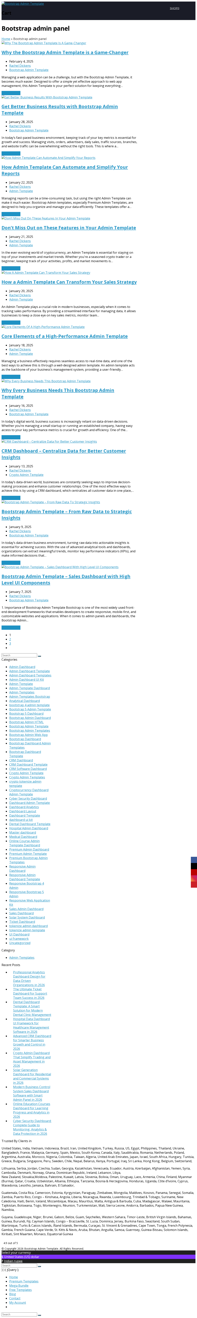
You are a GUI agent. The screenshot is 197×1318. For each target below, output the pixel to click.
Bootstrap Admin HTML (26, 722)
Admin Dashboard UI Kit (26, 679)
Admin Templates (21, 692)
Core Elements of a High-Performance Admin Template (65, 336)
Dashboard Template (24, 815)
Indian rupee (13, 1261)
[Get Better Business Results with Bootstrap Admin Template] (47, 97)
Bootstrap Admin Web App (28, 735)
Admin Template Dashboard (29, 688)
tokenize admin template (27, 930)
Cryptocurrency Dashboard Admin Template (28, 792)
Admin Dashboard (22, 667)
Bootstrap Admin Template (28, 70)
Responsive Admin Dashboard (22, 868)
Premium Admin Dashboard (29, 849)
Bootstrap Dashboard (25, 739)
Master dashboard (22, 832)
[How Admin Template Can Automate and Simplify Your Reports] (48, 158)
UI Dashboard (19, 934)
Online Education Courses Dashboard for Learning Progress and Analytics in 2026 (31, 1110)
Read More (11, 93)
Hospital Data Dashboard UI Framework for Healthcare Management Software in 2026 (31, 1025)
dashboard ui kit (21, 820)
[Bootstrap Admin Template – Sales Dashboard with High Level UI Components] (60, 567)
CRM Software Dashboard (28, 769)
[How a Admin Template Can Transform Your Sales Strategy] (46, 272)
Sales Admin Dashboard (26, 909)
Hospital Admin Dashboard (28, 828)
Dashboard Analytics (24, 807)
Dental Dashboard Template (29, 824)
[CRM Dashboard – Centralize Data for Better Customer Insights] (49, 441)
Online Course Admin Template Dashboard (24, 843)
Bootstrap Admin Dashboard (30, 718)
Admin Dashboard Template (29, 671)
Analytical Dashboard (24, 701)
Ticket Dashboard (22, 922)
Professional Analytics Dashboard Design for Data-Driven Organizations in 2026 (29, 978)
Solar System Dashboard (27, 917)
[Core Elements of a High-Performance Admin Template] (43, 327)
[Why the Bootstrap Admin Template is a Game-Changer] (44, 43)
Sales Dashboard (21, 913)
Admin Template (21, 191)
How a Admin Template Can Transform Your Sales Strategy (69, 282)
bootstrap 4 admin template (29, 705)
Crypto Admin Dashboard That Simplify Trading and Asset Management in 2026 (32, 1059)
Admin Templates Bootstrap (29, 696)
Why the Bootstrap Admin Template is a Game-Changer (65, 52)
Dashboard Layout (22, 811)
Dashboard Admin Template (29, 803)
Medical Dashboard (23, 837)
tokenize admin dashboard (28, 926)
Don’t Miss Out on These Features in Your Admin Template (69, 227)
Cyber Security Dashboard (28, 798)
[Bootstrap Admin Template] (23, 4)
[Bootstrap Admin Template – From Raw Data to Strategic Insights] (51, 502)
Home (6, 39)
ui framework (19, 939)
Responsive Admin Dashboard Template (24, 877)
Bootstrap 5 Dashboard (26, 713)
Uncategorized (19, 943)
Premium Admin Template (28, 854)
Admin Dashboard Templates (30, 675)
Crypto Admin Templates (27, 777)
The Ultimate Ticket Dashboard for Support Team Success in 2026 (30, 993)
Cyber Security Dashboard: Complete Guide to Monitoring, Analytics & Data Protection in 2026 (32, 1127)
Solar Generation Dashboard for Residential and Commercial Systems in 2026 (32, 1076)
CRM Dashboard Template (28, 764)
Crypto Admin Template (26, 475)
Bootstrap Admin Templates (29, 730)
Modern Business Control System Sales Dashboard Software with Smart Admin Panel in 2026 (31, 1093)
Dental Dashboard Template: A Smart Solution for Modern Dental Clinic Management (32, 1008)
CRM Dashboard (21, 760)
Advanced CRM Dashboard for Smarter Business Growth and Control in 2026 (32, 1042)
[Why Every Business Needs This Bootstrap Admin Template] (46, 381)
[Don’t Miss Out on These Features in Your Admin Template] (46, 218)
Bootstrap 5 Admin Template (30, 709)
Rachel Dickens (20, 66)
